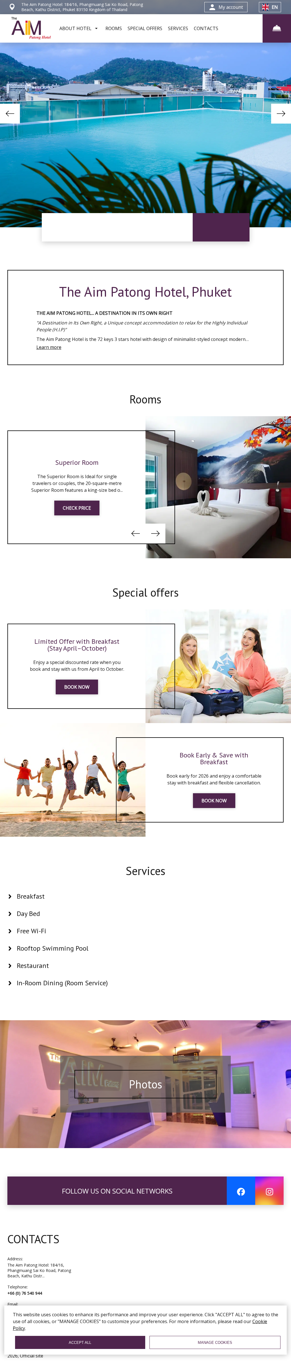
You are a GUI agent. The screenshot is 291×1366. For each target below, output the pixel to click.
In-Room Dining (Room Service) (62, 982)
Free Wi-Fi (31, 930)
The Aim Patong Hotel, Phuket (145, 291)
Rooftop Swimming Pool (52, 948)
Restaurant (33, 965)
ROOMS (113, 28)
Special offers (145, 592)
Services (145, 870)
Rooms (145, 399)
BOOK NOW (77, 687)
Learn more (48, 347)
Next (281, 114)
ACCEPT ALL (80, 1342)
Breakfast (31, 896)
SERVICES (178, 28)
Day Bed (28, 913)
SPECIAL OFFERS (145, 28)
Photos (145, 1084)
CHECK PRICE (77, 508)
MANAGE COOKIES (215, 1342)
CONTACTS (206, 28)
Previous (10, 114)
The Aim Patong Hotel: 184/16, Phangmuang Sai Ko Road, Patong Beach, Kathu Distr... (39, 1270)
